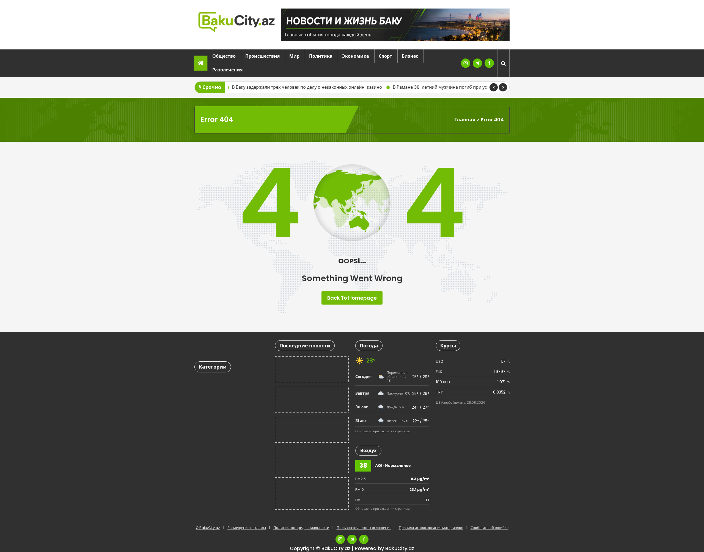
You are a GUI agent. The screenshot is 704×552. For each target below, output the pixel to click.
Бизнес (410, 56)
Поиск (255, 347)
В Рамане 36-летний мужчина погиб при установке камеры (411, 87)
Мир (294, 56)
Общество (224, 56)
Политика (320, 56)
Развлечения (227, 70)
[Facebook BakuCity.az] (489, 63)
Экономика (355, 56)
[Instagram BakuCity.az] (465, 63)
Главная (464, 119)
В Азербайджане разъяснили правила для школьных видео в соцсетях (310, 369)
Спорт (385, 56)
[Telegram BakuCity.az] (477, 63)
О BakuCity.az (208, 527)
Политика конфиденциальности (301, 527)
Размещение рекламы (246, 527)
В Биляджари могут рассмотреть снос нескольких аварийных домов (305, 493)
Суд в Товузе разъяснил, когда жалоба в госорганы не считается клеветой (309, 460)
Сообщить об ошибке (489, 527)
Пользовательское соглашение (364, 527)
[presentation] (494, 87)
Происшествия (262, 56)
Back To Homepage (352, 297)
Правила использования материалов (431, 527)
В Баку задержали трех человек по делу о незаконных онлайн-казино (261, 87)
